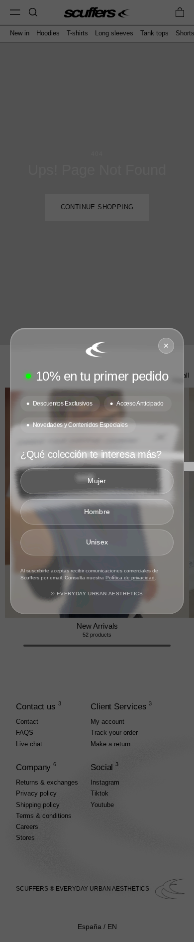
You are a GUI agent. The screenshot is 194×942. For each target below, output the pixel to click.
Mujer (97, 481)
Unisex (97, 542)
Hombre (97, 512)
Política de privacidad (130, 577)
